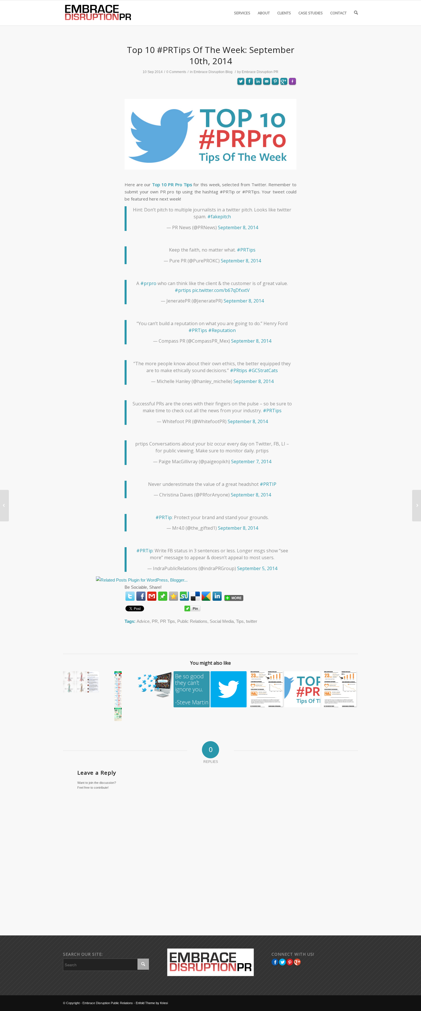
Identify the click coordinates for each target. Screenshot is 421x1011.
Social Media (222, 621)
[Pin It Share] (289, 962)
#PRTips (246, 250)
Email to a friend (266, 101)
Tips (240, 621)
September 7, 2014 (251, 461)
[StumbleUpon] (184, 596)
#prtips (183, 290)
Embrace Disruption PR (260, 72)
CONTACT (338, 12)
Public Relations (192, 621)
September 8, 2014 (238, 227)
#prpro (148, 283)
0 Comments (176, 72)
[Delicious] (195, 596)
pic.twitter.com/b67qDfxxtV (221, 290)
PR (155, 621)
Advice (143, 621)
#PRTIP (268, 484)
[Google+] (297, 962)
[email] (151, 596)
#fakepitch (219, 216)
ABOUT (264, 12)
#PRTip (164, 517)
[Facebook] (140, 596)
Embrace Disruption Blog (213, 72)
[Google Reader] (206, 596)
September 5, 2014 (257, 568)
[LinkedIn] (217, 596)
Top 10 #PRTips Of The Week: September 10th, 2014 (210, 55)
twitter (251, 621)
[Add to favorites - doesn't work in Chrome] (173, 596)
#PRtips (238, 370)
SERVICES (242, 12)
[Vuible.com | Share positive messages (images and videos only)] (162, 597)
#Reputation (222, 330)
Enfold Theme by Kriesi (152, 1003)
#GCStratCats (263, 370)
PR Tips (167, 621)
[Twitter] (130, 596)
